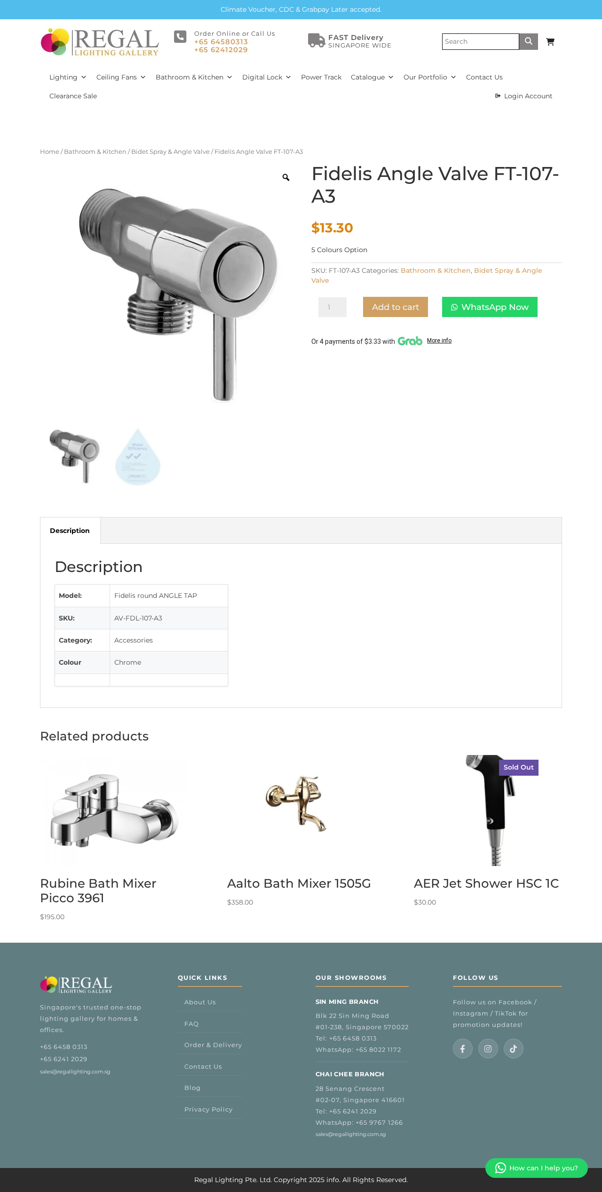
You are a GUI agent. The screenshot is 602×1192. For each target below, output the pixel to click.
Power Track (321, 77)
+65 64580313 (221, 41)
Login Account (528, 96)
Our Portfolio (425, 77)
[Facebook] (463, 1048)
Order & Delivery (213, 1045)
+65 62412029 (221, 49)
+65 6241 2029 (63, 1059)
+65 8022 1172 (378, 1049)
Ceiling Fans (116, 77)
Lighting (63, 77)
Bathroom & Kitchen (189, 77)
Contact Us (484, 77)
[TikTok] (513, 1048)
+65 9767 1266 (379, 1122)
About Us (200, 1002)
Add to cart (395, 307)
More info (439, 340)
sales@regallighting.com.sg (75, 1071)
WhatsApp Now (495, 307)
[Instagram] (488, 1048)
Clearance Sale (73, 96)
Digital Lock (262, 77)
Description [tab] (70, 530)
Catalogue (368, 77)
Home (49, 151)
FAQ (191, 1023)
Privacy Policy (208, 1109)
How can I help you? (543, 1168)
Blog (192, 1087)
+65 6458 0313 (63, 1046)
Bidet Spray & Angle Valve (170, 151)
